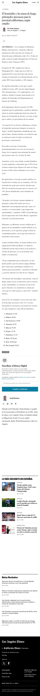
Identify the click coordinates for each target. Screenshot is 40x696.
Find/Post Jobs (6, 673)
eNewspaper (6, 670)
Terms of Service (24, 689)
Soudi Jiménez (14, 28)
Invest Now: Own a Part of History (30, 675)
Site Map (4, 655)
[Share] (4, 41)
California (5, 9)
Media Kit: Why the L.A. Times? (30, 671)
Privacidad (31, 689)
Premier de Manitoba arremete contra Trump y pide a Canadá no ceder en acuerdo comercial (27, 530)
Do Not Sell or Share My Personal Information (22, 691)
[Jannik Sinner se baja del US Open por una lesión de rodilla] (8, 516)
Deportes (19, 482)
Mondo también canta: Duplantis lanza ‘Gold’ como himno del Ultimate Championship (26, 488)
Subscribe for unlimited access (10, 652)
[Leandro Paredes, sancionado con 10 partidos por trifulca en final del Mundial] (8, 502)
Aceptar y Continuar (20, 389)
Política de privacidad (8, 379)
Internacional (21, 525)
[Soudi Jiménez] (4, 29)
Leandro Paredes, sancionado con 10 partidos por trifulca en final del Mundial (27, 503)
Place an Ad (6, 676)
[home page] (20, 2)
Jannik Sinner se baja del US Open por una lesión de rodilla (27, 516)
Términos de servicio (24, 377)
